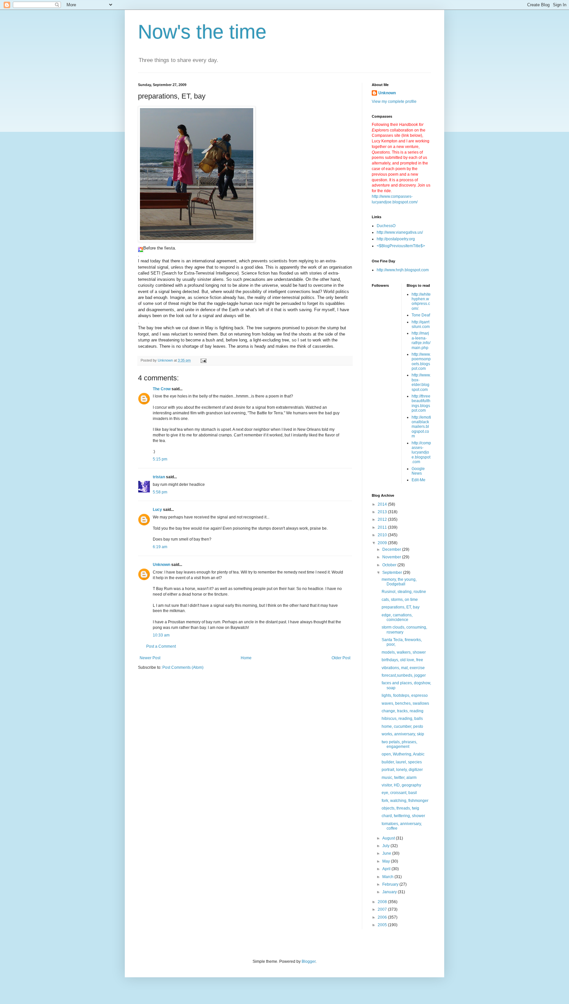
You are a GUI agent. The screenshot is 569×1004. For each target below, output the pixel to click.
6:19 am (160, 547)
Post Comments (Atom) (182, 667)
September (392, 572)
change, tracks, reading (402, 711)
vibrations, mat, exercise (403, 667)
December (392, 549)
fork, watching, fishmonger (405, 800)
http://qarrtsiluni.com (421, 324)
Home (246, 658)
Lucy (157, 509)
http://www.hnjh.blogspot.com (403, 270)
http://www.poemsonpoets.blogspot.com (421, 361)
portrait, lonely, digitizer (402, 769)
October (389, 565)
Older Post (341, 658)
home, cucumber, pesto (402, 726)
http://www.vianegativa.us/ (400, 232)
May (386, 861)
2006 (383, 917)
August (389, 838)
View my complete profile (394, 101)
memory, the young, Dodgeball (399, 581)
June (387, 853)
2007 (383, 909)
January (390, 892)
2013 (383, 512)
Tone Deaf (421, 315)
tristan (159, 477)
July (386, 845)
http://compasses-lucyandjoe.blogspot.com (421, 452)
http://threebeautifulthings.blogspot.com (421, 403)
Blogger (308, 961)
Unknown (161, 564)
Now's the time (202, 32)
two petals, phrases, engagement (399, 744)
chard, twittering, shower (403, 815)
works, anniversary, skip (403, 734)
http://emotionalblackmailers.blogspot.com (421, 427)
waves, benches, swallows (405, 703)
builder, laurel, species (402, 762)
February (390, 884)
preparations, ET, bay (401, 607)
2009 (383, 543)
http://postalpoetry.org (396, 239)
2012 (383, 519)
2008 (383, 902)
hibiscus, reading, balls (402, 718)
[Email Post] (203, 360)
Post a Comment (161, 646)
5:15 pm (160, 459)
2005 (383, 925)
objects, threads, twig (400, 808)
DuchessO (386, 225)
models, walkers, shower (404, 652)
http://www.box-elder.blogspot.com (421, 382)
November (392, 557)
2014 (383, 504)
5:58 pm (160, 492)
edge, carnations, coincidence (397, 617)
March (388, 876)
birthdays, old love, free (402, 660)
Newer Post (150, 658)
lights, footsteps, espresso (405, 695)
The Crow (162, 389)
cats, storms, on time (400, 599)
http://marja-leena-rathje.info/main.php (421, 340)
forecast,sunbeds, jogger (404, 675)
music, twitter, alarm (399, 777)
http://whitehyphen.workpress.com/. (421, 301)
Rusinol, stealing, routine (404, 591)
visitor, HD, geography (401, 785)
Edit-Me (418, 480)
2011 (383, 527)
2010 (383, 535)
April (387, 869)
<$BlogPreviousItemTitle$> (401, 246)
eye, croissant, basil (399, 792)
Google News (418, 471)
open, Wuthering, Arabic (403, 754)
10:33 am (161, 635)
